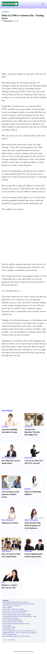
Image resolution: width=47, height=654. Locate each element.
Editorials (5, 12)
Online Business (6, 551)
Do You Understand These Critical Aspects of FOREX (17, 614)
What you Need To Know (19, 612)
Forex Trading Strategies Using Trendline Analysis (16, 623)
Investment (5, 426)
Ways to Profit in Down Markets (11, 605)
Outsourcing (28, 551)
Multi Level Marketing (31, 520)
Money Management (8, 520)
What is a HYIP (7, 607)
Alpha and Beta (7, 603)
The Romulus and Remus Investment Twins (23, 603)
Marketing (28, 489)
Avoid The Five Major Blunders (20, 611)
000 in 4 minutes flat (23, 15)
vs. (9, 585)
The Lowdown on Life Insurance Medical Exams (10, 494)
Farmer (14, 585)
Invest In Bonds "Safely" (9, 627)
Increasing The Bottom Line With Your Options (15, 602)
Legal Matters (29, 458)
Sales (3, 582)
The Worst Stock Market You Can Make (13, 609)
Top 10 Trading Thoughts (10, 634)
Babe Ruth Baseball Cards (9, 636)
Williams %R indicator (9, 632)
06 (35, 616)
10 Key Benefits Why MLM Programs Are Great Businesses (33, 525)
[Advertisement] (23, 47)
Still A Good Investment (23, 636)
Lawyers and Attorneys (8, 458)
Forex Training (7, 625)
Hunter (4, 585)
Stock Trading (6, 611)
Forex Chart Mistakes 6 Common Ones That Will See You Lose (19, 630)
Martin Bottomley (8, 21)
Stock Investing (7, 612)
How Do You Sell (8, 588)
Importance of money (10, 523)
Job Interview (29, 426)
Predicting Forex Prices (9, 629)
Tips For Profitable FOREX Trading (12, 620)
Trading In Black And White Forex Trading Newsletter (17, 616)
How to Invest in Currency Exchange (13, 621)
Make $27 (7, 15)
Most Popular (7, 411)
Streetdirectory (20, 651)
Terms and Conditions (29, 651)
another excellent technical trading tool (26, 632)
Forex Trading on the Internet (11, 618)
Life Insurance (6, 489)
